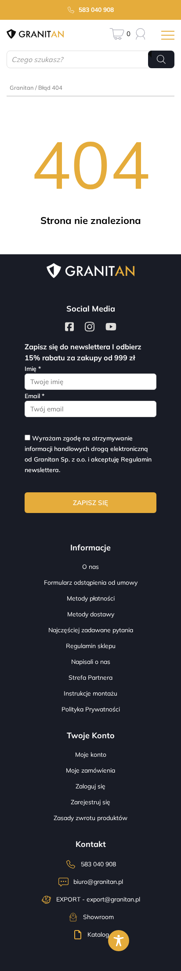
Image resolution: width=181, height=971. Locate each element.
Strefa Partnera (90, 678)
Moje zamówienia (90, 770)
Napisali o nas (90, 662)
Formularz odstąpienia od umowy (91, 582)
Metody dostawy (90, 614)
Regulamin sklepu (91, 646)
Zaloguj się (90, 786)
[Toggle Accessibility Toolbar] (118, 940)
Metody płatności (91, 598)
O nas (90, 567)
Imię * (33, 369)
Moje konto (90, 754)
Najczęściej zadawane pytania (90, 630)
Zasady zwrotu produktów (90, 818)
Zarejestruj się (90, 802)
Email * (34, 396)
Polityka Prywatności (91, 709)
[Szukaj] (161, 59)
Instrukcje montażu (90, 693)
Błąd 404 (50, 87)
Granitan (22, 87)
